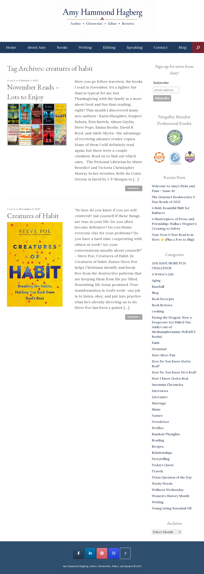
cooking (158, 311)
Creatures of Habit (33, 215)
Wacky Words (162, 483)
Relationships (162, 453)
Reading (158, 440)
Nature (157, 415)
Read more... (133, 188)
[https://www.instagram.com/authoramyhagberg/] (113, 553)
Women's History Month (170, 496)
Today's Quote (163, 465)
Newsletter (160, 422)
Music (156, 409)
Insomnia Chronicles (167, 385)
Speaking (135, 47)
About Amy (36, 47)
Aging (156, 280)
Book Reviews (162, 305)
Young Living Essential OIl (171, 508)
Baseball (158, 286)
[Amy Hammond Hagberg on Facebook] (78, 553)
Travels (157, 471)
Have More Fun (163, 355)
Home (11, 47)
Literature (160, 397)
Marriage (159, 403)
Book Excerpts (163, 299)
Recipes (158, 446)
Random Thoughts (166, 434)
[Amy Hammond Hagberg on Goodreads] (125, 553)
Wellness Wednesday (167, 490)
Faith (155, 343)
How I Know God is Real (170, 378)
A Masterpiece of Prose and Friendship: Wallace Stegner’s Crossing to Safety (174, 223)
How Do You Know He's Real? (174, 372)
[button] (198, 47)
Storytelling (161, 459)
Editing (109, 47)
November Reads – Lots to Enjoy (33, 91)
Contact (161, 47)
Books (62, 47)
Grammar (159, 349)
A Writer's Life (163, 274)
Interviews (160, 391)
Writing (85, 47)
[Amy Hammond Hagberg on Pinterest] (102, 553)
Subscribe (161, 83)
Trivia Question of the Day (172, 477)
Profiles (158, 428)
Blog (182, 47)
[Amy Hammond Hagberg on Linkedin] (90, 553)
